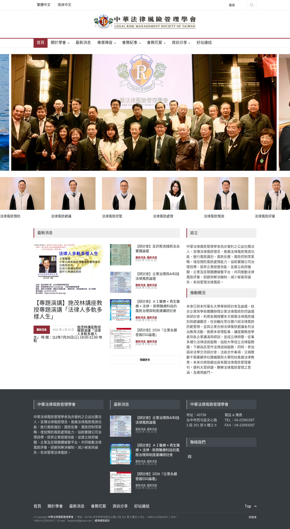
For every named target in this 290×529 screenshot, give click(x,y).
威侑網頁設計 (102, 520)
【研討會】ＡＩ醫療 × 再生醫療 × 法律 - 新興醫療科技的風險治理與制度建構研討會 (157, 450)
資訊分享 (179, 42)
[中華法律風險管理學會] (145, 22)
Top (248, 506)
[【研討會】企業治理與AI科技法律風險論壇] (120, 282)
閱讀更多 (145, 359)
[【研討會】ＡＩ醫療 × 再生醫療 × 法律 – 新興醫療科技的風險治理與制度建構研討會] (120, 309)
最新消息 (83, 42)
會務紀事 (129, 42)
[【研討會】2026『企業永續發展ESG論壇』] (120, 338)
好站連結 (204, 42)
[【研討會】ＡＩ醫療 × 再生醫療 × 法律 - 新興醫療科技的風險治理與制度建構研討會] (120, 453)
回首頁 (252, 517)
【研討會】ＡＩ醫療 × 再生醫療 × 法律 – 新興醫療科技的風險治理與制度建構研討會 (157, 306)
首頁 (40, 42)
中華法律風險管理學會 (60, 517)
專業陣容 (105, 42)
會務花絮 (154, 42)
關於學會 (58, 42)
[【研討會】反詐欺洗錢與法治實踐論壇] (120, 254)
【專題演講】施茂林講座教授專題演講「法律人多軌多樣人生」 (68, 310)
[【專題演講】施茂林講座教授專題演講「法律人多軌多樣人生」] (69, 269)
